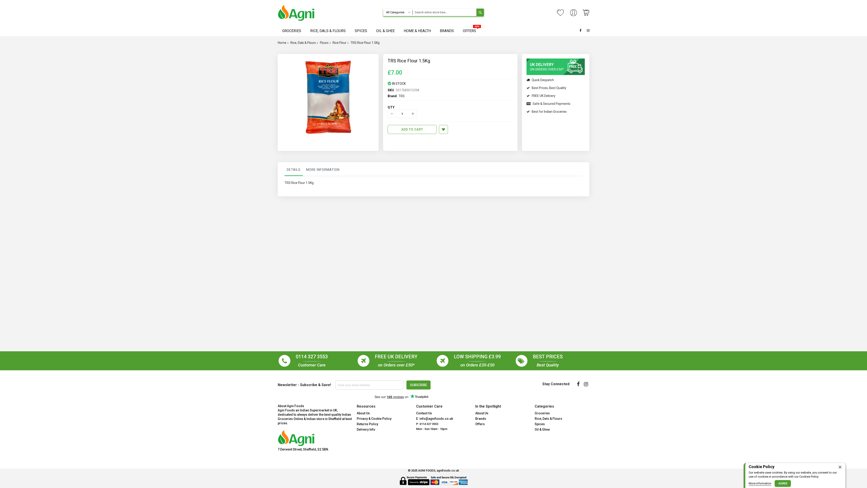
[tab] (293, 171)
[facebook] (578, 384)
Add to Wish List (443, 129)
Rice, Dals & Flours (303, 43)
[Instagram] (586, 384)
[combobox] (444, 12)
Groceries (542, 413)
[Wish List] (560, 12)
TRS (402, 96)
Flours (324, 43)
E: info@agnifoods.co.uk (434, 418)
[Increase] (413, 114)
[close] (840, 467)
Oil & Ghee (542, 429)
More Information (323, 169)
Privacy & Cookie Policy (374, 418)
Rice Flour (339, 43)
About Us (363, 413)
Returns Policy (367, 424)
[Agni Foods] (296, 13)
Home (282, 43)
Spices (540, 424)
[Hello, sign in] (573, 13)
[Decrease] (392, 114)
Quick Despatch (543, 80)
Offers (480, 424)
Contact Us (424, 413)
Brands (480, 418)
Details (294, 169)
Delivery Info (366, 429)
